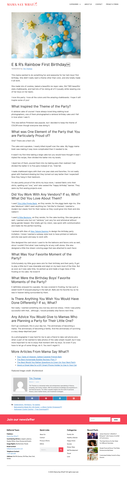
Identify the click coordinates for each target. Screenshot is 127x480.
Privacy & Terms (112, 4)
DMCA (42, 444)
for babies (36, 405)
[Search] (61, 449)
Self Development (72, 450)
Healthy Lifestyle (72, 437)
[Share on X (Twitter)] (18, 398)
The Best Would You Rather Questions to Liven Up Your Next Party (46, 362)
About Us (88, 4)
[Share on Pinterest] (46, 398)
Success (69, 444)
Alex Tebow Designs (39, 231)
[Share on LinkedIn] (60, 398)
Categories (73, 4)
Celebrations (18, 405)
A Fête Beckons (24, 217)
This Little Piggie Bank (27, 203)
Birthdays (28, 405)
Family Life (70, 434)
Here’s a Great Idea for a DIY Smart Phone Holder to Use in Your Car (47, 365)
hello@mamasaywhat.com (15, 448)
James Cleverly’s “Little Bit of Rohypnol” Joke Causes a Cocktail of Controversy (109, 436)
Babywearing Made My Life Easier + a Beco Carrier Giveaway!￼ (38, 407)
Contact (98, 4)
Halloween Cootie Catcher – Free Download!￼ (31, 409)
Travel (69, 453)
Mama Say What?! (12, 436)
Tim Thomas (35, 378)
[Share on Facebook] (32, 398)
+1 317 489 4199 (11, 453)
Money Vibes (71, 447)
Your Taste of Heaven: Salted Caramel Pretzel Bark (39, 357)
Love (68, 456)
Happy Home (71, 440)
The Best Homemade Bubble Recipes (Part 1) (37, 359)
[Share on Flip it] (74, 398)
